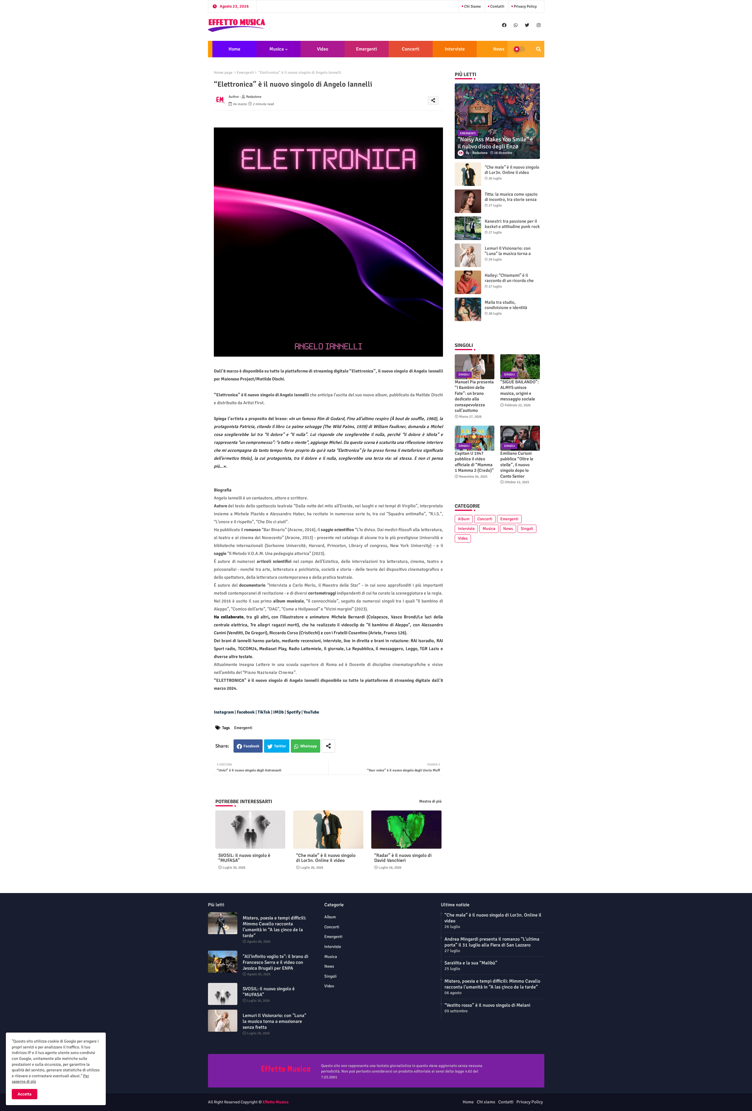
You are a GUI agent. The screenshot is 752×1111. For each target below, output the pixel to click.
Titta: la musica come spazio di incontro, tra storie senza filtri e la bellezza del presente (511, 202)
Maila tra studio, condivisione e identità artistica (506, 307)
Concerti (410, 49)
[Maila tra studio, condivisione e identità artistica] (468, 309)
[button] (538, 49)
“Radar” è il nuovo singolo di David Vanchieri (403, 858)
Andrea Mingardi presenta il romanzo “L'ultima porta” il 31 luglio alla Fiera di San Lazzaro (491, 942)
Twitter (280, 746)
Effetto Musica (275, 1102)
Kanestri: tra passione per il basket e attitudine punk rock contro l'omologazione (512, 226)
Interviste (455, 49)
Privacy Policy (525, 6)
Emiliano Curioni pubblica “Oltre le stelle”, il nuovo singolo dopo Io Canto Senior (516, 465)
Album (463, 518)
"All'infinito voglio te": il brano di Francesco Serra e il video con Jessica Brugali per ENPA (275, 962)
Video (322, 49)
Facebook (251, 746)
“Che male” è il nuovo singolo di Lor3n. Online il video (325, 858)
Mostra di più (430, 801)
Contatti (496, 6)
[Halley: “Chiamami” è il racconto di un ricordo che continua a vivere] (468, 282)
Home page (223, 72)
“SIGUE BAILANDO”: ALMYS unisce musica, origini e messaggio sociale (519, 390)
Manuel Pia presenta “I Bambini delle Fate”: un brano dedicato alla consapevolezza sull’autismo (474, 396)
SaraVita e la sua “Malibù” (470, 963)
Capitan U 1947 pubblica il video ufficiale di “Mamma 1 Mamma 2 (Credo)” (474, 462)
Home (234, 49)
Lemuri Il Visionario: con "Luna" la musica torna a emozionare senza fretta (508, 253)
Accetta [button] (24, 1094)
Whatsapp (308, 746)
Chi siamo (472, 6)
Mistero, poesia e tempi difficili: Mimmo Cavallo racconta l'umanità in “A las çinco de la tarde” (274, 927)
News (498, 49)
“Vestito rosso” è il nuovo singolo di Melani (487, 1005)
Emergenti (366, 49)
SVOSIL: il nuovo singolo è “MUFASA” (244, 858)
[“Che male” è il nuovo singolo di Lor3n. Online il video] (468, 174)
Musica (276, 49)
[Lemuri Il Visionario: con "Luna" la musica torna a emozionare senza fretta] (468, 255)
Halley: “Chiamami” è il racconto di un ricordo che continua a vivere (509, 280)
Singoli (527, 528)
